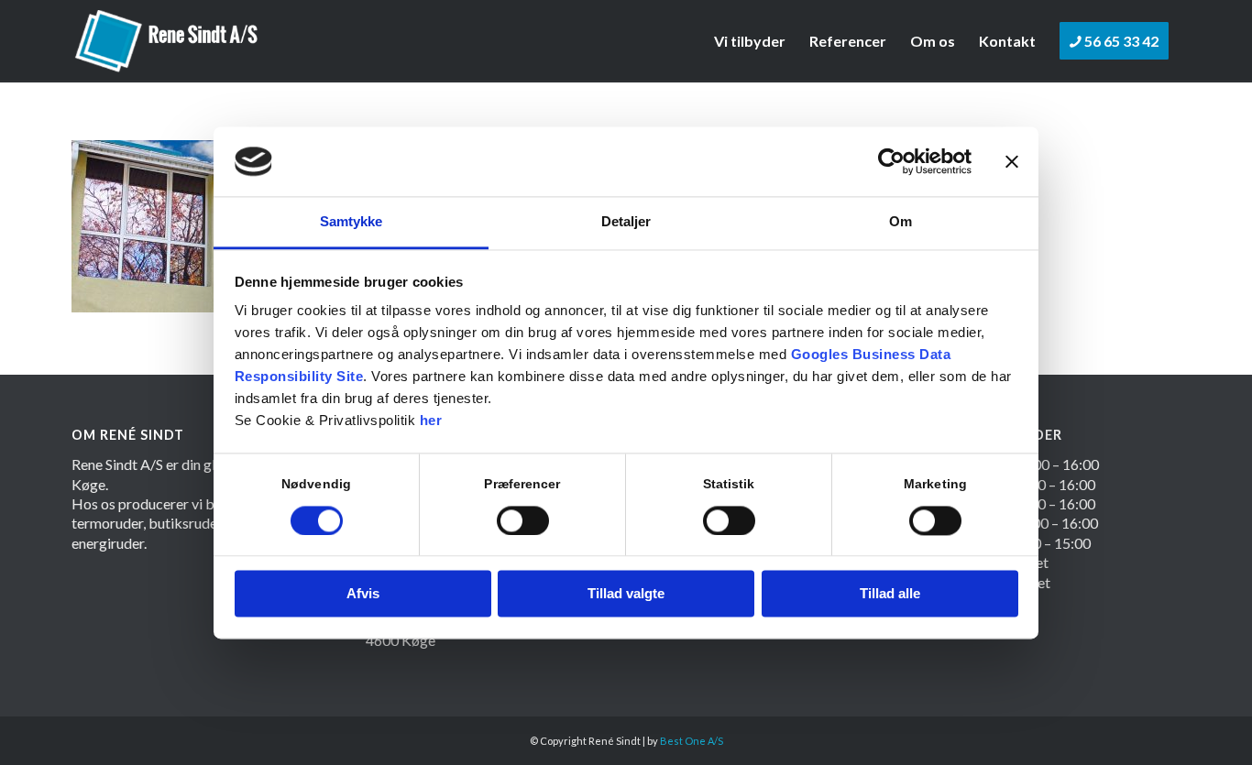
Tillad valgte (626, 594)
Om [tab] (900, 222)
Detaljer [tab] (626, 222)
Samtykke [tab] (351, 222)
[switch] (523, 520)
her (431, 421)
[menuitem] (749, 41)
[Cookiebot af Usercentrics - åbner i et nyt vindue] (891, 161)
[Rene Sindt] (167, 41)
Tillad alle (890, 594)
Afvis (362, 594)
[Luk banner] (1011, 161)
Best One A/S (691, 741)
